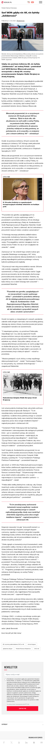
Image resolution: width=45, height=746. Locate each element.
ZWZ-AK (36, 648)
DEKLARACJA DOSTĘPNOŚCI (35, 737)
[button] (42, 725)
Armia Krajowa (32, 644)
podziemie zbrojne (7, 648)
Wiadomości (20, 21)
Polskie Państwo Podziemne (23, 648)
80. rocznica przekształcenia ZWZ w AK (13, 644)
